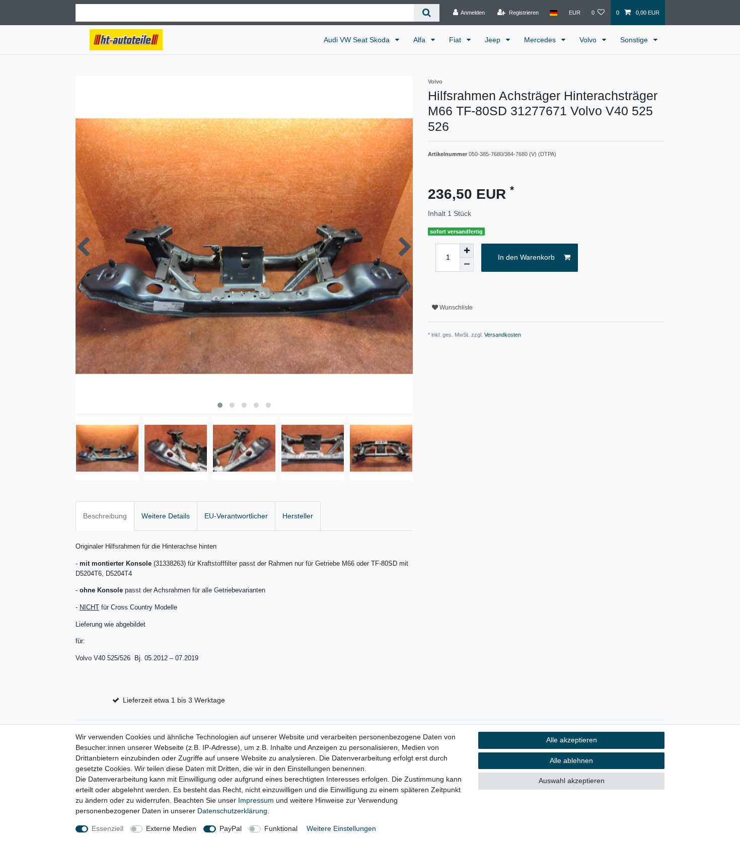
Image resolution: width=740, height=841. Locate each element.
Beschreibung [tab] (105, 516)
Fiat (456, 40)
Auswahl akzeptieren (572, 781)
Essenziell (107, 828)
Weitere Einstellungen (341, 828)
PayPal (230, 828)
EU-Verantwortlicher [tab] (236, 516)
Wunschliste (455, 307)
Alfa (420, 40)
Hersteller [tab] (297, 516)
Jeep (493, 40)
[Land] (553, 12)
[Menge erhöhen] (467, 251)
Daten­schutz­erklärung (232, 811)
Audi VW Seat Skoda (358, 40)
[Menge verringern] (467, 265)
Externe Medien (171, 828)
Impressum (256, 800)
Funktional (281, 828)
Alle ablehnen (571, 760)
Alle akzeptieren (571, 740)
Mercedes (541, 40)
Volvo (589, 40)
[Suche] (426, 13)
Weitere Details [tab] (165, 516)
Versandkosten (502, 335)
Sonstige (635, 40)
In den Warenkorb (526, 257)
